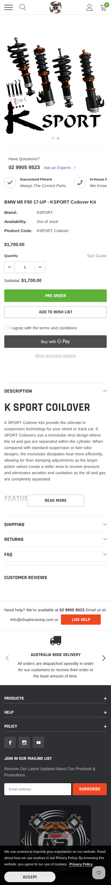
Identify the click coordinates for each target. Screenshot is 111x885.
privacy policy (81, 864)
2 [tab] (58, 138)
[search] (23, 7)
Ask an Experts (58, 167)
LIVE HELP (81, 620)
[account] (89, 7)
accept (30, 877)
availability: (15, 221)
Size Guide (97, 255)
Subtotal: (12, 280)
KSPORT (45, 212)
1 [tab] (53, 138)
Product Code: (18, 230)
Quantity (11, 256)
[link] (10, 742)
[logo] (55, 7)
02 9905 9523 (24, 167)
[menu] (8, 7)
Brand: (10, 212)
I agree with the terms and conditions (43, 328)
